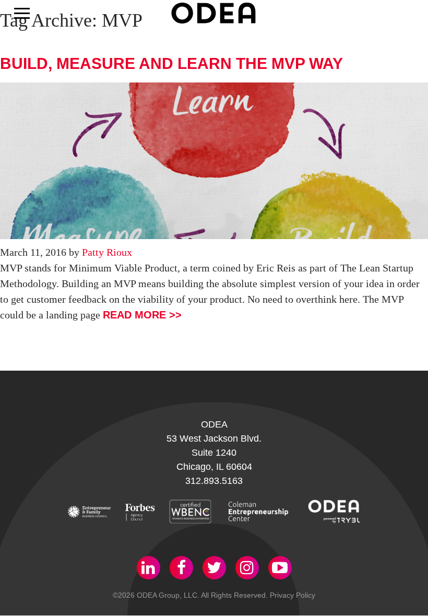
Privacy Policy (292, 595)
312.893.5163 (214, 481)
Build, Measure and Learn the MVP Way (171, 63)
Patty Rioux (107, 252)
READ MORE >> (142, 315)
